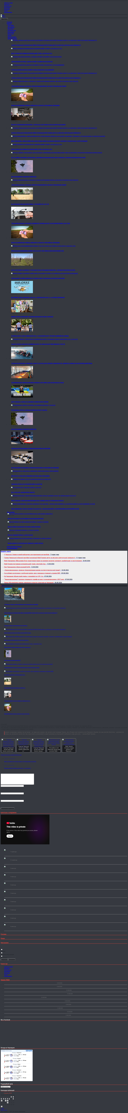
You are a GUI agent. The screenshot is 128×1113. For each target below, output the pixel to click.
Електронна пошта (5, 797)
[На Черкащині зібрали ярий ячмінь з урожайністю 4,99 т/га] (22, 199)
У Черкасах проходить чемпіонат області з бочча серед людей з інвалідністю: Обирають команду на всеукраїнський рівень (51, 363)
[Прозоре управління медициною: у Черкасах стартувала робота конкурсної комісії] (22, 119)
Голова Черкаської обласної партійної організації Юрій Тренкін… (17, 632)
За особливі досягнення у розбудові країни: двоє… (15, 674)
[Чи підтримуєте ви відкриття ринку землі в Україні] (28, 522)
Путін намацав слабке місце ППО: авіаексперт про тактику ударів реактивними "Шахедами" (34, 1001)
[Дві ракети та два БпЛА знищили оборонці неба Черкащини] (35, 471)
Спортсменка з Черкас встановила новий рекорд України (29, 402)
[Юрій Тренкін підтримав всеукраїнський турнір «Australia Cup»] (36, 48)
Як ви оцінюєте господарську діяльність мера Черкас (25, 543)
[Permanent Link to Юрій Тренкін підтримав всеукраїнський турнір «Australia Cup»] (23, 643)
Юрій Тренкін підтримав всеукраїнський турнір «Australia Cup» (31, 53)
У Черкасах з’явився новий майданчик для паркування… (16, 625)
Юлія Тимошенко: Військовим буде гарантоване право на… (16, 640)
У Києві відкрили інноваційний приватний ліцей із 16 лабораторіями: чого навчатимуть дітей (34, 1015)
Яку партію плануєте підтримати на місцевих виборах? (26, 518)
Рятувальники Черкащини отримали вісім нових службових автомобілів (35, 468)
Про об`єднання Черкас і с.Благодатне (20, 535)
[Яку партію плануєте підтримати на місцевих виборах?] (30, 514)
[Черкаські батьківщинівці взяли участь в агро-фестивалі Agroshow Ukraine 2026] (43, 246)
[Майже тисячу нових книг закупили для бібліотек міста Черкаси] (22, 312)
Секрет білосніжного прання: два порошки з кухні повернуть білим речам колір (30, 986)
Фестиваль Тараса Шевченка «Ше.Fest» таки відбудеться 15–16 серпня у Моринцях (38, 297)
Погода (3, 1050)
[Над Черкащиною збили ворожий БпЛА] (22, 172)
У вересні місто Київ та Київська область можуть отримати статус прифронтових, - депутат (34, 1004)
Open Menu (4, 19)
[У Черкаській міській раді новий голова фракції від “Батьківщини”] (38, 65)
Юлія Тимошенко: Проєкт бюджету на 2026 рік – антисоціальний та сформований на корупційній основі (45, 509)
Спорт (6, 11)
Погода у (16, 1052)
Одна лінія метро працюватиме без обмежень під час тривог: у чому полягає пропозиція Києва (35, 994)
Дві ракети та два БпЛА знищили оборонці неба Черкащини (30, 476)
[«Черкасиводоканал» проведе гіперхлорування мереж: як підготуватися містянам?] (44, 81)
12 (5, 1100)
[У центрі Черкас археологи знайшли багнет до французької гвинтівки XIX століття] (44, 339)
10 (1, 1100)
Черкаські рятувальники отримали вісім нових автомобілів (30, 448)
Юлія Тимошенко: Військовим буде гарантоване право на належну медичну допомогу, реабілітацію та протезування (49, 141)
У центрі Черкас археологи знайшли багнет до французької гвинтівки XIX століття (38, 344)
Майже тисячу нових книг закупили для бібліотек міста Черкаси (32, 317)
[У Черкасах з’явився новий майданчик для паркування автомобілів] (14, 599)
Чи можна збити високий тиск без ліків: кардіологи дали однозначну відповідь (30, 983)
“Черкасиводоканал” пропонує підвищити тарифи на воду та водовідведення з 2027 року (40, 223)
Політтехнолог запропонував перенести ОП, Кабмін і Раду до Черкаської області (37, 500)
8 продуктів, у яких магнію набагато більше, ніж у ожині (22, 997)
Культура (7, 9)
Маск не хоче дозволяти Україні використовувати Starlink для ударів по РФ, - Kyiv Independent (35, 1011)
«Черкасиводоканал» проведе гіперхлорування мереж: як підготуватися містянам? (38, 86)
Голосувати (12, 959)
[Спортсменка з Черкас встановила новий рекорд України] (22, 397)
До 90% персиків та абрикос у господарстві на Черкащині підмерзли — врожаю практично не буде (43, 270)
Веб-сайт (3, 804)
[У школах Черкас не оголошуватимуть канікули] (31, 479)
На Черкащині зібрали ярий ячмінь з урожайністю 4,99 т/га (30, 204)
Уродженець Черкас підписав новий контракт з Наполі (29, 410)
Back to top (4, 1110)
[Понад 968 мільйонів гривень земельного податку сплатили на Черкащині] (22, 100)
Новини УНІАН (5, 980)
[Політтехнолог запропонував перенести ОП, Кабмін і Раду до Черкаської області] (43, 495)
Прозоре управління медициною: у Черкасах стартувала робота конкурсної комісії (38, 124)
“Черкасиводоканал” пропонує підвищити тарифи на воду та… (17, 700)
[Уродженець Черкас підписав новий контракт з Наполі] (33, 405)
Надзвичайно (8, 12)
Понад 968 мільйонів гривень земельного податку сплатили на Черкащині (35, 105)
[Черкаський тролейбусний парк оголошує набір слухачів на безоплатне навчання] (44, 273)
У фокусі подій (8, 3)
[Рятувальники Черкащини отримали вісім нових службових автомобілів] (22, 463)
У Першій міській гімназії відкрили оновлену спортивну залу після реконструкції (37, 382)
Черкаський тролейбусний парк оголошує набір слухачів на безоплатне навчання (38, 278)
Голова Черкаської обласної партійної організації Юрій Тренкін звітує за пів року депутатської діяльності (46, 45)
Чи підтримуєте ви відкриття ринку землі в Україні (24, 527)
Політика (6, 4)
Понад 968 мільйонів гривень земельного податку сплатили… (17, 713)
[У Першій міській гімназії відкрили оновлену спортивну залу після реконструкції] (22, 377)
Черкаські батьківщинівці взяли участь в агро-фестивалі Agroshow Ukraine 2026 (37, 251)
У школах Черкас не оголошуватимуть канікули (26, 484)
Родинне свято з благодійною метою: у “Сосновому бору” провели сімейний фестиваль (40, 336)
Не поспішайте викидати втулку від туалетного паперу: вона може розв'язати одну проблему (35, 990)
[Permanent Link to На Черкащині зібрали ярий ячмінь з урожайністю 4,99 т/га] (7, 684)
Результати (4, 959)
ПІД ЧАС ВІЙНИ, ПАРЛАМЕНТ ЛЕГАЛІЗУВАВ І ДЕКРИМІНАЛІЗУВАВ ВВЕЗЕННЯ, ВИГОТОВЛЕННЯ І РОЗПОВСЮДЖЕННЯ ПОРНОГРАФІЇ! (48, 157)
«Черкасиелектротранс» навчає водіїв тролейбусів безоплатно (32, 61)
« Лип (2, 1108)
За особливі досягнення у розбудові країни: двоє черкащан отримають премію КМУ (38, 900)
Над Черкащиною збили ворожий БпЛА (23, 177)
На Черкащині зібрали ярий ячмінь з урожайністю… (15, 687)
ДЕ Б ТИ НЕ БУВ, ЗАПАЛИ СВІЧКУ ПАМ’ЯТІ (23, 492)
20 (7, 1102)
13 (7, 1100)
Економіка (7, 7)
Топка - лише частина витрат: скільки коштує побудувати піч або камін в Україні (30, 1008)
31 (1, 1106)
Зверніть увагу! (6, 551)
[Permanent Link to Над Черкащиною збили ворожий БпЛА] (7, 656)
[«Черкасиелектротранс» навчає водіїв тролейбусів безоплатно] (36, 56)
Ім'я (2, 789)
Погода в (16, 1064)
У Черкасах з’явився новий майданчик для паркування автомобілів (21, 604)
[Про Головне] (3, 15)
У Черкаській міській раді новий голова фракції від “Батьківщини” (32, 70)
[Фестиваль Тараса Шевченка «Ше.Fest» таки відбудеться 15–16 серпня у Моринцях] (22, 292)
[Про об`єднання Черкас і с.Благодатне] (23, 530)
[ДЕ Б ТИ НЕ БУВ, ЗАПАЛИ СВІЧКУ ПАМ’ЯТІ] (26, 487)
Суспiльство (7, 6)
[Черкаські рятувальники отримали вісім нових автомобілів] (22, 443)
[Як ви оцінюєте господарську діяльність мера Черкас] (29, 538)
